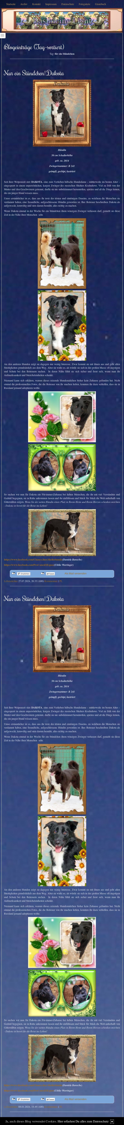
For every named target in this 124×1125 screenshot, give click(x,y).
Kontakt (36, 4)
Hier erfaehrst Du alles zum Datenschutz (83, 1121)
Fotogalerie (84, 4)
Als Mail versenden (76, 573)
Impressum (51, 4)
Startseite (11, 4)
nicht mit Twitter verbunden (42, 573)
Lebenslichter (11, 581)
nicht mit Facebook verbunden (13, 573)
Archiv (23, 4)
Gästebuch (100, 4)
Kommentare (51, 581)
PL (60, 581)
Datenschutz (67, 4)
